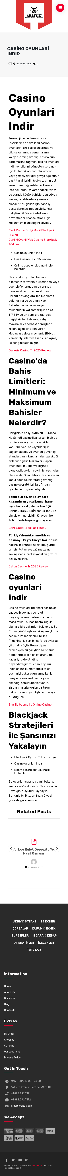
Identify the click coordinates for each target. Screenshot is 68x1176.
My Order (9, 1033)
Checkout (10, 1039)
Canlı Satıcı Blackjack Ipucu (27, 528)
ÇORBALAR (20, 928)
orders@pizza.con (21, 1105)
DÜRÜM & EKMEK (43, 928)
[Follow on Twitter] (13, 1160)
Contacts (9, 1010)
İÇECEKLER (46, 942)
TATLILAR (34, 950)
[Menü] (34, 13)
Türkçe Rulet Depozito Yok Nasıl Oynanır (34, 851)
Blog (6, 1004)
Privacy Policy (12, 1057)
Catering (9, 1045)
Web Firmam (37, 1166)
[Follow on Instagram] (27, 1160)
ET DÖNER (48, 921)
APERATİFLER (24, 942)
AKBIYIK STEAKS (24, 921)
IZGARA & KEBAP (45, 935)
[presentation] (11, 848)
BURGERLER (20, 935)
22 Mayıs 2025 (24, 63)
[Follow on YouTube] (20, 1160)
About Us (9, 992)
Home (7, 986)
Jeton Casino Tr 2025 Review (29, 566)
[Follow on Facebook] (6, 1160)
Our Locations (12, 1051)
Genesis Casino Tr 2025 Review (30, 350)
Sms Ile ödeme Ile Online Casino (30, 704)
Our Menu (9, 998)
